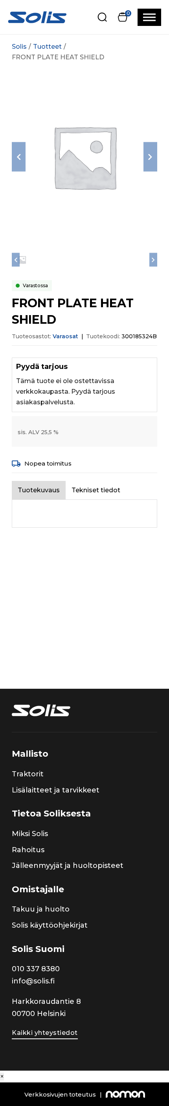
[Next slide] (150, 157)
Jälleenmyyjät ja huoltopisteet (67, 865)
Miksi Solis (30, 833)
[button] (122, 17)
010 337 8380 (36, 969)
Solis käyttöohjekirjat (50, 925)
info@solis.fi (33, 981)
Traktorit (28, 774)
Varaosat (65, 336)
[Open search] (102, 17)
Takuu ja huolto (41, 909)
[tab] (39, 490)
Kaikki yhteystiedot (45, 1032)
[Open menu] (149, 17)
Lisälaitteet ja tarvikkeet (55, 790)
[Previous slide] (19, 157)
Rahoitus (28, 850)
